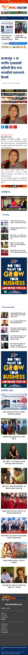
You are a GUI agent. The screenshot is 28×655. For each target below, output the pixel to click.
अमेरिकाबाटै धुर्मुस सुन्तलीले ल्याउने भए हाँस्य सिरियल (21, 37)
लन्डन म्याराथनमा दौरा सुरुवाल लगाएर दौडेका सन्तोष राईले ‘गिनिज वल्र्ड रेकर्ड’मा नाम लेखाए (18, 337)
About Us (3, 613)
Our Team (4, 615)
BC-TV (23, 2)
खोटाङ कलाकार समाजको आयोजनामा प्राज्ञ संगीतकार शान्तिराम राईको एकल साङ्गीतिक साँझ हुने (18, 329)
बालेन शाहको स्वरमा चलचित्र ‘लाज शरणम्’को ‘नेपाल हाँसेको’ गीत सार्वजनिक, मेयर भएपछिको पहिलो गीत (18, 345)
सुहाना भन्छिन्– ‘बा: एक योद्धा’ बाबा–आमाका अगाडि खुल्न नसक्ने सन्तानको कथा (18, 236)
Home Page (4, 630)
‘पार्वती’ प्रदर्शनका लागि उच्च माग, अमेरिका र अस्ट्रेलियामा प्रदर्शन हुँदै (6, 37)
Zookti (17, 653)
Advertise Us (4, 617)
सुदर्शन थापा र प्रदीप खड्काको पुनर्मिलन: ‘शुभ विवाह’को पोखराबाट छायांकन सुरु (17, 244)
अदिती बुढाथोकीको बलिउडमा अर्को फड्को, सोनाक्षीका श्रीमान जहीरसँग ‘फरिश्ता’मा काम (18, 315)
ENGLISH (18, 2)
